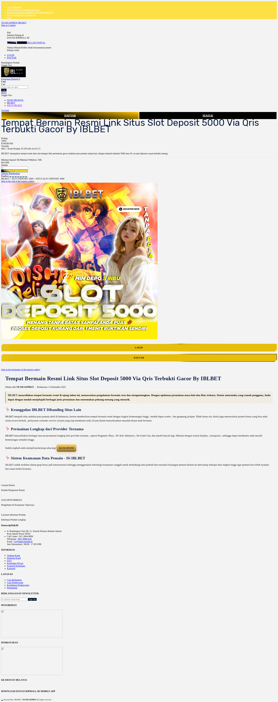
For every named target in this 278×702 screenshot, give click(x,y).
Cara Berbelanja (14, 7)
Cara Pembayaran (15, 582)
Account (5, 110)
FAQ (9, 18)
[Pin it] (18, 176)
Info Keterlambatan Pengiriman (21, 15)
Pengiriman (12, 588)
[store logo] (13, 76)
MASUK (11, 42)
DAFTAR (22, 42)
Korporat (11, 568)
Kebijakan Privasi (15, 563)
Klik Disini (66, 448)
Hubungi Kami (14, 558)
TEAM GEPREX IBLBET (13, 22)
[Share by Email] (23, 176)
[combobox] (14, 87)
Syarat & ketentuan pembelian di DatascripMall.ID (30, 12)
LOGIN (10, 55)
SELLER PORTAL (36, 42)
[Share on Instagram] (21, 176)
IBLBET (13, 395)
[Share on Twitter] (16, 176)
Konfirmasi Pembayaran (18, 585)
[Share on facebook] (13, 176)
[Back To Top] (2, 700)
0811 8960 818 (25, 539)
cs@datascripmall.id (23, 541)
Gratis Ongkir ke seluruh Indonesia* (23, 10)
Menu (4, 92)
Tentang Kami (13, 555)
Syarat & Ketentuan (16, 566)
